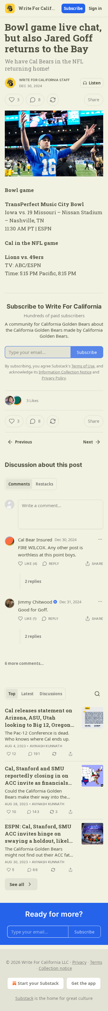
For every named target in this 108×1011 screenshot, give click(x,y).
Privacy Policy (54, 378)
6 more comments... (24, 663)
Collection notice (55, 968)
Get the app (83, 983)
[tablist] (31, 484)
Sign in (95, 8)
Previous (23, 442)
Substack (24, 998)
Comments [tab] (19, 484)
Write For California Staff (44, 80)
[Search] (97, 694)
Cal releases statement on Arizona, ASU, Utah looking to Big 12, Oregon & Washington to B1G (38, 718)
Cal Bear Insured (35, 540)
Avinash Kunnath (46, 746)
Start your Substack (38, 983)
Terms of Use (82, 366)
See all (17, 884)
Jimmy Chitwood (35, 602)
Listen (95, 83)
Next (88, 442)
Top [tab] (11, 693)
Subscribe (73, 8)
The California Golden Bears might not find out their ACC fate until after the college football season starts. (38, 852)
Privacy (79, 962)
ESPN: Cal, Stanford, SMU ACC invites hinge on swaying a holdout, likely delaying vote (39, 834)
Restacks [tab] (44, 484)
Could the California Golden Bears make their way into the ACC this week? (36, 794)
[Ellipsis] (100, 539)
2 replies (33, 581)
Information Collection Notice (65, 372)
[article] (54, 732)
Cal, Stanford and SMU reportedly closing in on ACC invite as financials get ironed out (36, 776)
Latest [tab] (27, 693)
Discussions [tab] (51, 693)
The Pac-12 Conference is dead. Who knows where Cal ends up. (37, 736)
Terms (96, 962)
